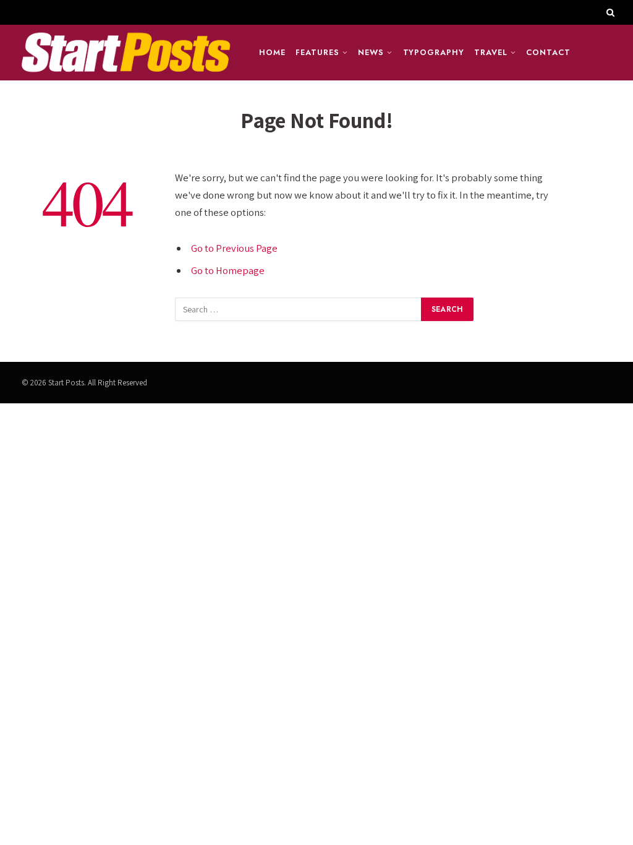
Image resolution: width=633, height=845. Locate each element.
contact (548, 52)
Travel (490, 52)
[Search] (609, 12)
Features (317, 52)
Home (272, 52)
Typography (433, 52)
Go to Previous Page (234, 248)
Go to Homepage (228, 270)
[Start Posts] (125, 52)
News (371, 52)
